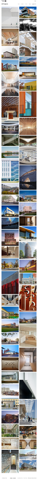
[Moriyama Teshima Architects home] (3, 1)
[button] (19, 4)
